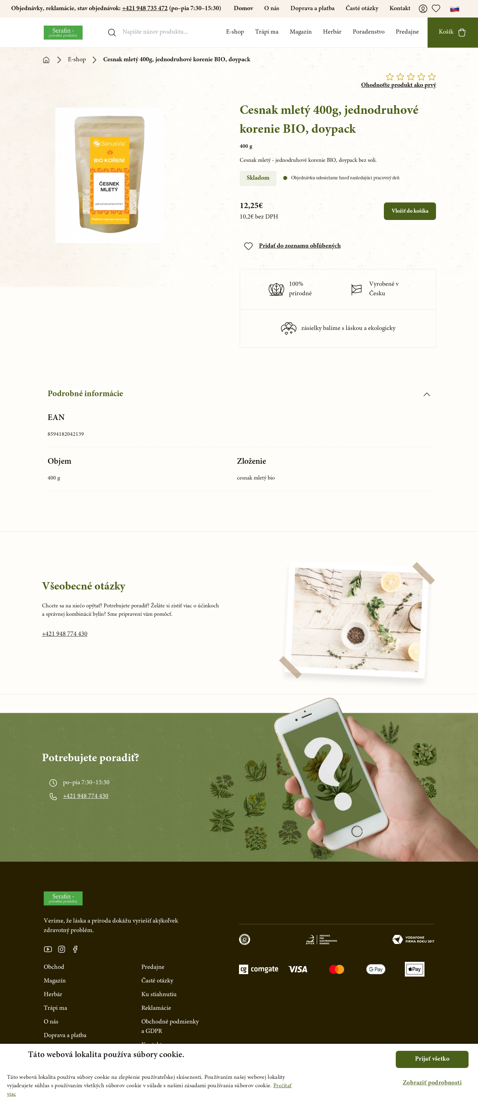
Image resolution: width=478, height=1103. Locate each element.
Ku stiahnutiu (159, 995)
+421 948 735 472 (145, 9)
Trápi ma (267, 32)
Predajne (407, 32)
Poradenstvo (369, 32)
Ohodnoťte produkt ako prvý (398, 85)
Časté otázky (362, 9)
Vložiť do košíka (410, 211)
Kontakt (399, 9)
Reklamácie (156, 1008)
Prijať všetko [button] (432, 1059)
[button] (432, 1083)
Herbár (332, 32)
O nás (271, 9)
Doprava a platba (312, 9)
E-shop (235, 32)
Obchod (54, 967)
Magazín (301, 32)
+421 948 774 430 (64, 634)
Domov (243, 9)
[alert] (239, 1073)
